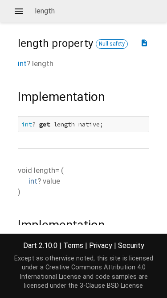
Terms (73, 245)
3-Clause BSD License (111, 286)
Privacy (100, 245)
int (22, 63)
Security (131, 245)
